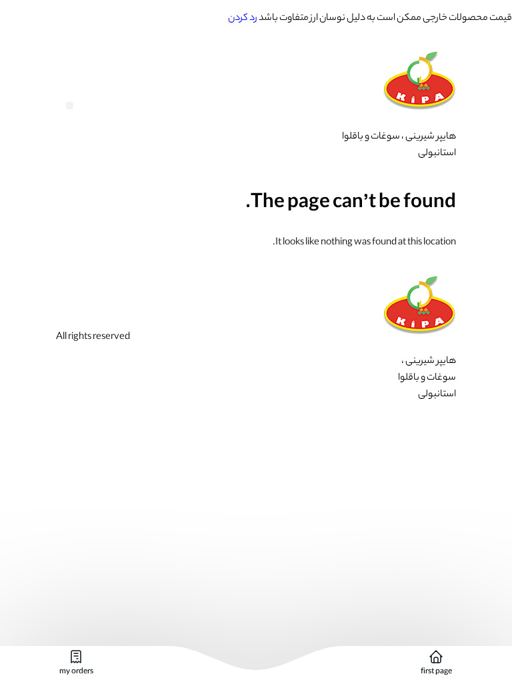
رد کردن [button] (242, 19)
